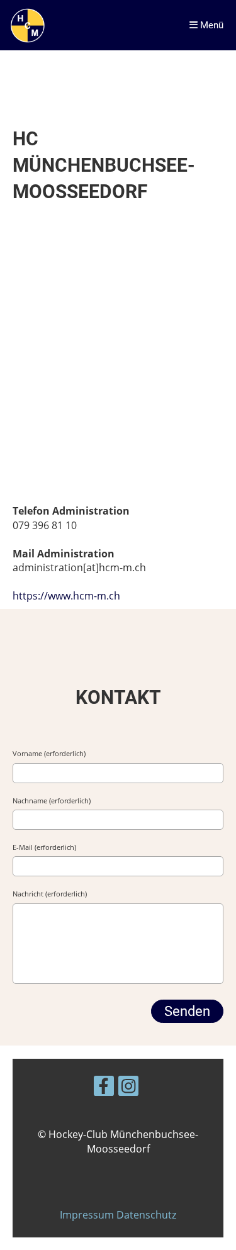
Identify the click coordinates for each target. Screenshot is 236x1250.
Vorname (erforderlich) (49, 753)
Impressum (88, 1215)
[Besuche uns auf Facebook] (104, 1088)
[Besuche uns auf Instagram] (128, 1088)
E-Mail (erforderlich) (44, 847)
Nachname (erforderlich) (52, 800)
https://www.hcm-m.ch (66, 596)
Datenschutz (146, 1215)
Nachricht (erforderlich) (50, 893)
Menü (210, 25)
